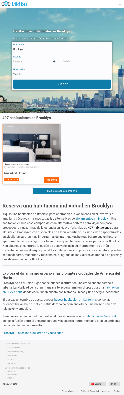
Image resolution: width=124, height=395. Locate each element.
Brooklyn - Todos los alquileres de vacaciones (32, 333)
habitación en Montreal (100, 316)
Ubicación (18, 44)
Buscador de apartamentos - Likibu (14, 4)
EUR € (113, 384)
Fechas (17, 56)
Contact (117, 391)
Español (98, 384)
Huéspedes (19, 69)
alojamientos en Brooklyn (92, 218)
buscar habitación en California (75, 299)
